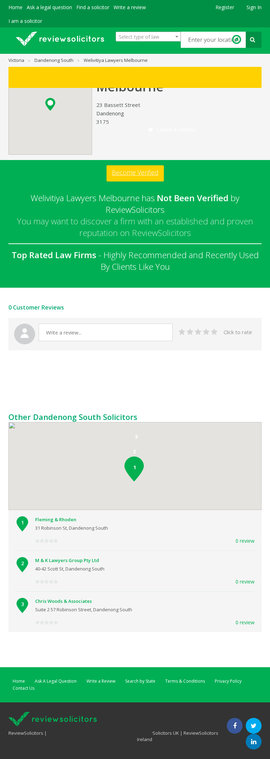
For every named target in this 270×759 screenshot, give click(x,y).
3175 (102, 121)
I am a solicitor (25, 21)
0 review (245, 540)
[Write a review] (135, 77)
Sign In (254, 7)
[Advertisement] (136, 394)
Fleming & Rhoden (55, 519)
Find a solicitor (92, 7)
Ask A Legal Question (56, 681)
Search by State (140, 681)
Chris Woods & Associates (63, 601)
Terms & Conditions (185, 681)
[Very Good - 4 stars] (206, 332)
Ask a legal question (49, 7)
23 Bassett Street (118, 104)
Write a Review (100, 681)
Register (225, 7)
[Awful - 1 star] (182, 332)
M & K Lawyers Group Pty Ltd (67, 560)
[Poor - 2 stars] (190, 332)
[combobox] (148, 37)
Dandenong (110, 113)
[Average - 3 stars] (198, 332)
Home (15, 7)
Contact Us (23, 688)
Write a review (130, 7)
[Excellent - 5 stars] (214, 332)
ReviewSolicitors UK (158, 733)
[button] (50, 104)
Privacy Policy (228, 681)
